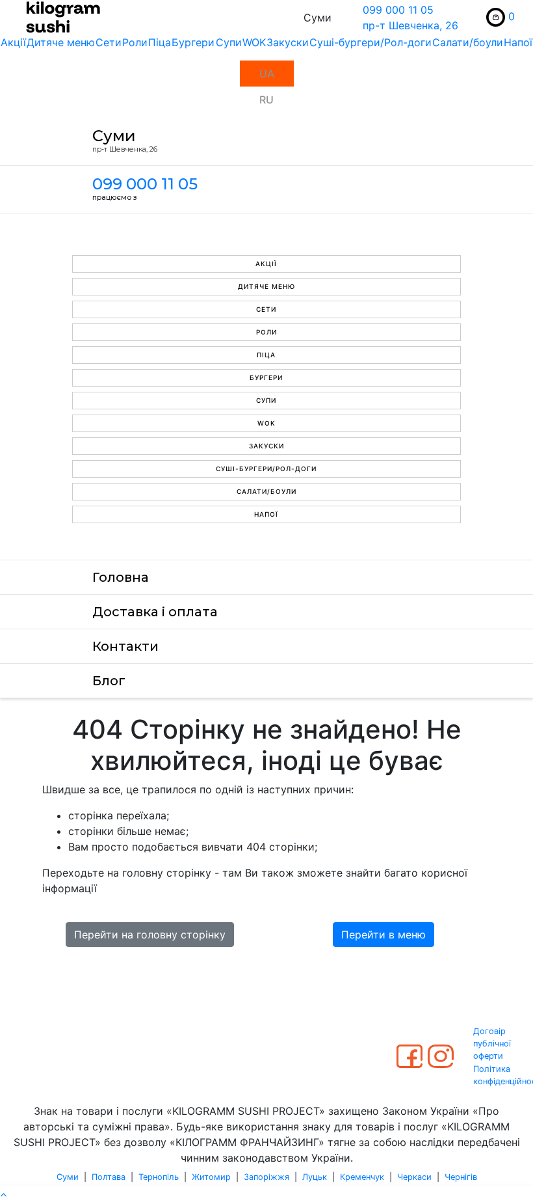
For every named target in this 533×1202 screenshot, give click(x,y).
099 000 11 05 (398, 9)
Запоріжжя (266, 1177)
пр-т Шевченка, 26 (410, 25)
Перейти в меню (383, 934)
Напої (518, 42)
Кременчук (362, 1177)
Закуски (287, 42)
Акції (13, 42)
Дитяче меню (61, 42)
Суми (68, 1177)
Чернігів (461, 1177)
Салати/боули (467, 42)
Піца (159, 42)
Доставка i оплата (155, 611)
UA (266, 73)
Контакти (125, 646)
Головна (120, 577)
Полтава (108, 1177)
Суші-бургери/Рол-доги (370, 42)
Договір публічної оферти (492, 1043)
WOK (254, 42)
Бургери (193, 42)
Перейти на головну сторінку (150, 934)
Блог (108, 680)
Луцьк (314, 1177)
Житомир (211, 1177)
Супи (229, 42)
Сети (109, 42)
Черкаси (414, 1177)
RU (266, 99)
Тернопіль (158, 1177)
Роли (135, 42)
